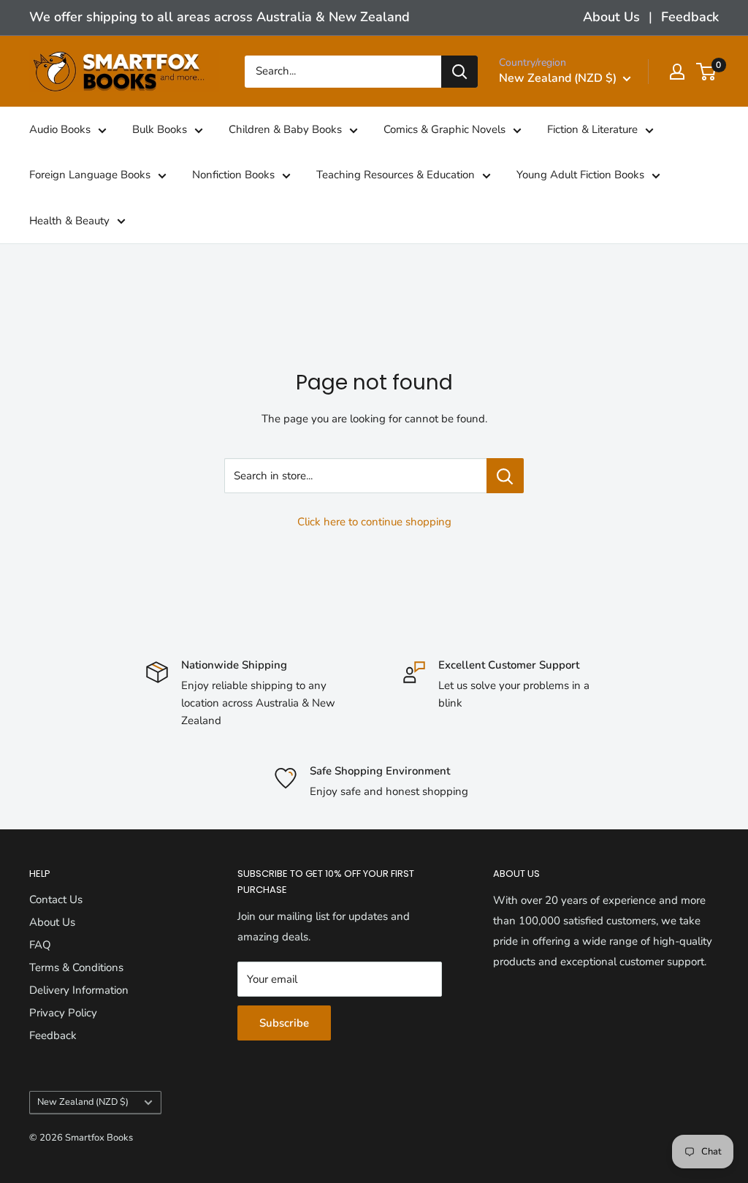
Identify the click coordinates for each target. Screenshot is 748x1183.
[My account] (677, 72)
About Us (611, 17)
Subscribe (284, 1023)
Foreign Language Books (89, 174)
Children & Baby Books (285, 129)
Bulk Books (159, 129)
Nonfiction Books (233, 174)
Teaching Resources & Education (395, 174)
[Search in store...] (505, 475)
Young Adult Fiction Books (580, 174)
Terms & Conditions (76, 967)
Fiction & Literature (592, 129)
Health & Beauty (69, 220)
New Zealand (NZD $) (83, 1101)
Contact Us (56, 899)
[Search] (459, 72)
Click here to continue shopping (374, 521)
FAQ (40, 944)
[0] (707, 71)
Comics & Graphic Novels (444, 129)
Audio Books (60, 129)
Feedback (690, 17)
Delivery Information (79, 990)
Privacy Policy (63, 1012)
